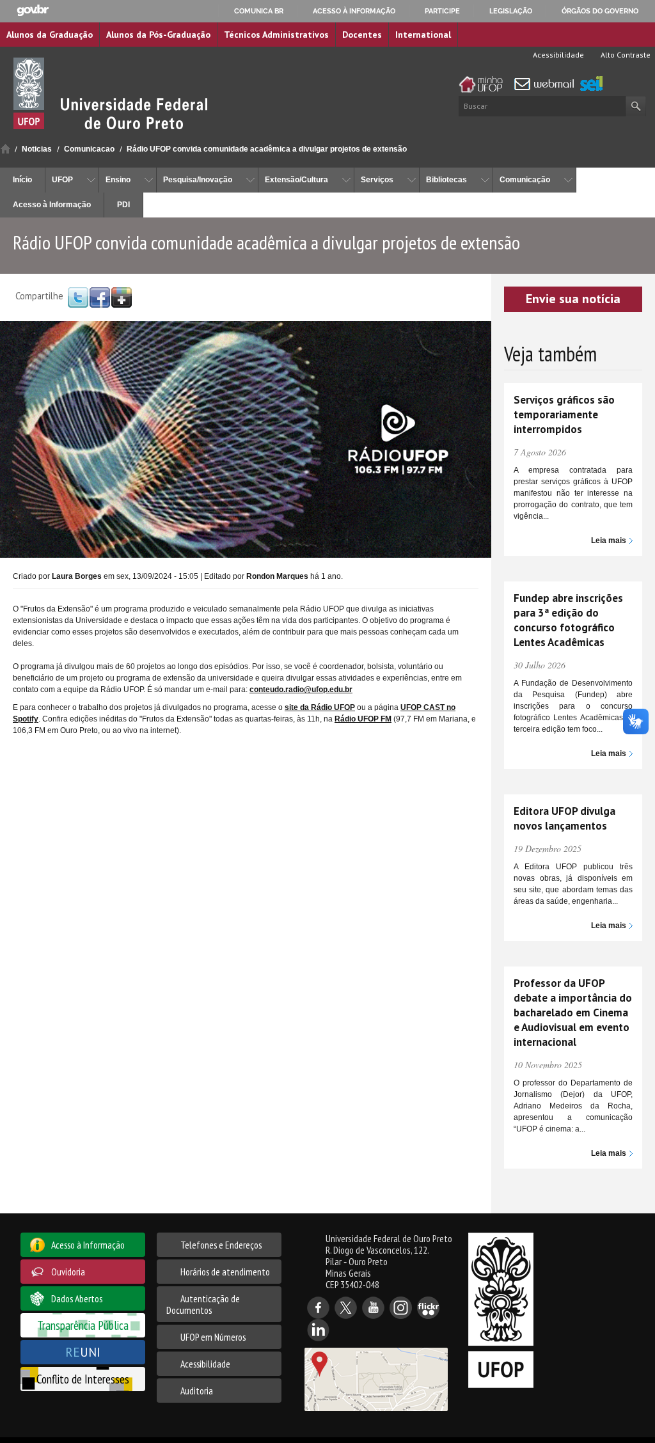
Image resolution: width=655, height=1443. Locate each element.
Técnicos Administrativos (276, 34)
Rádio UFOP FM (363, 718)
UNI (82, 1352)
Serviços (377, 179)
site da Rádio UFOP (320, 707)
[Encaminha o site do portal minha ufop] (484, 84)
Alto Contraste (625, 54)
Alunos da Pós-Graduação (158, 34)
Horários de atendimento (225, 1271)
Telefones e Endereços (221, 1244)
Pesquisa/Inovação (197, 179)
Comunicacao (89, 149)
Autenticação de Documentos (203, 1304)
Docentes (362, 34)
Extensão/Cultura (296, 179)
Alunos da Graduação (49, 34)
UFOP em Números (213, 1336)
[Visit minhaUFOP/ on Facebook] (100, 296)
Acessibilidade (557, 54)
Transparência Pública (83, 1325)
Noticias (37, 149)
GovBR (33, 10)
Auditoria (196, 1390)
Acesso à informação (354, 10)
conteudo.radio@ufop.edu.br (300, 689)
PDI (123, 204)
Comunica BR (258, 10)
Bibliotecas (446, 179)
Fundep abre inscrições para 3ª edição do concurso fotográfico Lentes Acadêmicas (568, 620)
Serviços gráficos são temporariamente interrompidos (564, 414)
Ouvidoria (68, 1271)
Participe (442, 10)
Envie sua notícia (573, 298)
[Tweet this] (78, 296)
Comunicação (525, 179)
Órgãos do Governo (600, 10)
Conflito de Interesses (82, 1379)
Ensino (118, 179)
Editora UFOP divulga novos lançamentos (564, 818)
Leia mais (608, 540)
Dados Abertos (76, 1298)
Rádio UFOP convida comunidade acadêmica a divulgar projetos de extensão (267, 149)
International (423, 34)
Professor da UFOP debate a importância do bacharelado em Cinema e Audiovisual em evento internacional (573, 1012)
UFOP (62, 179)
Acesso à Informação (52, 204)
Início (5, 148)
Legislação (510, 10)
